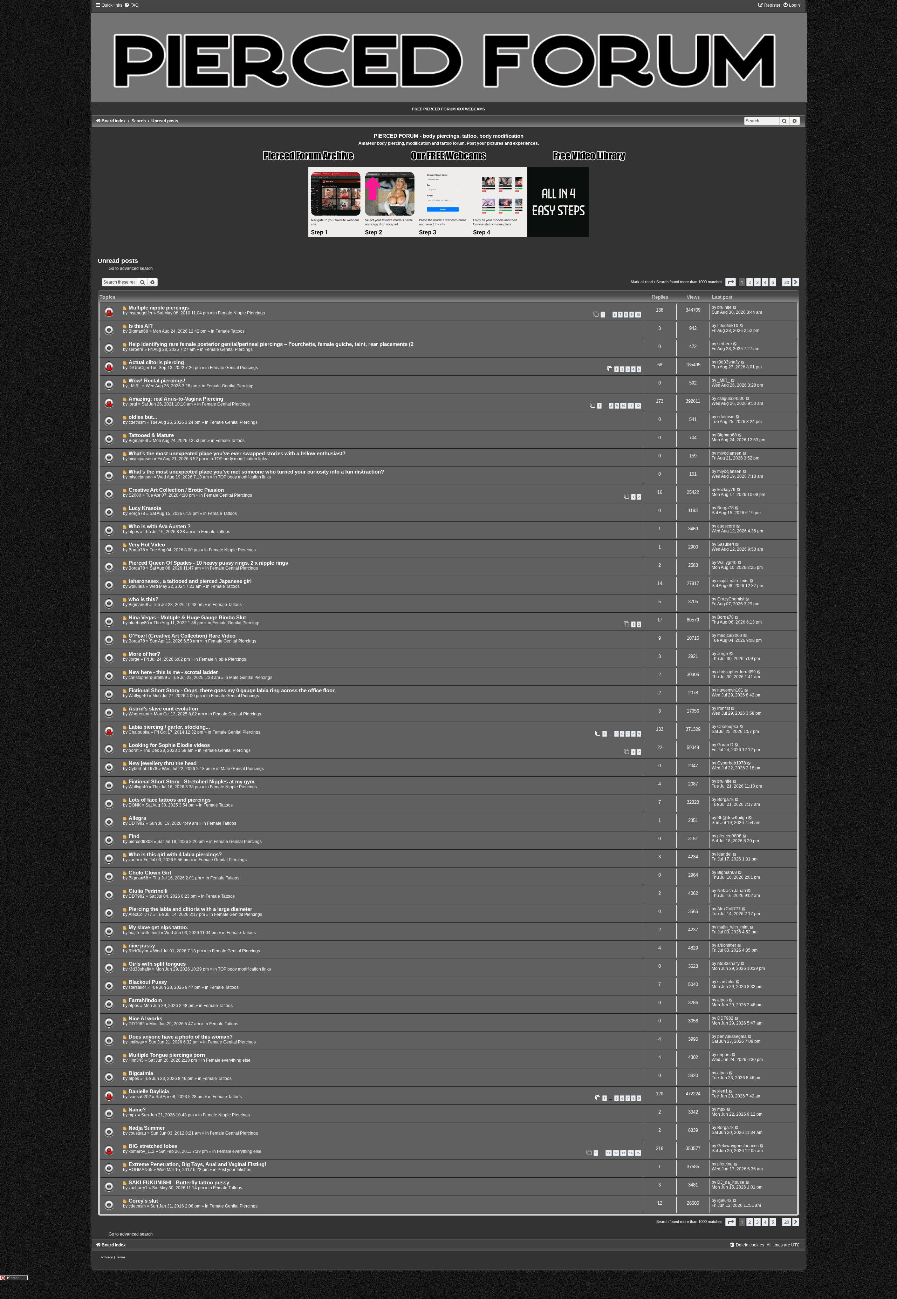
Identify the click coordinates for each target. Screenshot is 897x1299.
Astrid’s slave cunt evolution (163, 709)
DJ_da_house (730, 1182)
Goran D (725, 744)
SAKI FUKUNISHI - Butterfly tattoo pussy (179, 1182)
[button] (730, 282)
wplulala (137, 586)
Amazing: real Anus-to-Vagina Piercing (176, 399)
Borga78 (137, 513)
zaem (134, 859)
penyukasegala (732, 1036)
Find (134, 836)
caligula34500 (731, 398)
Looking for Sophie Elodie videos (169, 745)
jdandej (724, 854)
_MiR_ (135, 385)
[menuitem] (131, 5)
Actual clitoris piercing (156, 362)
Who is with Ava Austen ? (160, 526)
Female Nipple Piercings (241, 313)
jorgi (133, 404)
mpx (133, 1115)
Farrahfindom (145, 1000)
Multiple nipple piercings (159, 308)
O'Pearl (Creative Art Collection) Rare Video (182, 636)
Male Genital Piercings (250, 677)
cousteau (137, 1133)
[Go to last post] (735, 307)
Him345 (136, 1060)
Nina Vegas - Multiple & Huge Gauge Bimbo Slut (187, 617)
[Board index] (448, 52)
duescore (726, 526)
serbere (136, 349)
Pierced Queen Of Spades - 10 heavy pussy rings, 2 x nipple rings (208, 563)
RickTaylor (139, 950)
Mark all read (642, 282)
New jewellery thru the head (163, 763)
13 (623, 1153)
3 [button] (757, 282)
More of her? (144, 654)
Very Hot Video (147, 545)
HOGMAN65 (140, 1169)
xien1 (722, 1091)
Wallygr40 (727, 562)
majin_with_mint (732, 580)
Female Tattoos (230, 331)
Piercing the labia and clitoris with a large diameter (190, 909)
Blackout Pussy (148, 982)
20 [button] (786, 282)
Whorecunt (139, 714)
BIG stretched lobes (153, 1146)
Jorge (134, 659)
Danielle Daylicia (149, 1091)
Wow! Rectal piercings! (157, 380)
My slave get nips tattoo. (158, 927)
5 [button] (773, 282)
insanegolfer (140, 313)
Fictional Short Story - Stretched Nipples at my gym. (192, 781)
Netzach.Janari (731, 890)
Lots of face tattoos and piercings (170, 800)
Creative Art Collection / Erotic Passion (176, 490)
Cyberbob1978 (143, 768)
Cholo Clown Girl (150, 873)
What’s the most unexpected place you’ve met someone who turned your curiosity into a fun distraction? (256, 472)
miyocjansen (141, 458)
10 (638, 314)
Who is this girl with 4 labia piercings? (175, 854)
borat (133, 750)
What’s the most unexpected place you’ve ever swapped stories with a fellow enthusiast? (237, 453)
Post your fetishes (234, 1169)
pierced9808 (141, 841)
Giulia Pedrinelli (148, 891)
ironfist (723, 708)
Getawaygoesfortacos (738, 1145)
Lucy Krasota (145, 508)
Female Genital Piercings (229, 349)
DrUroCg (137, 367)
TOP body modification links (240, 458)
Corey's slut (143, 1201)
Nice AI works (145, 1018)
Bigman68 (138, 331)
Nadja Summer (147, 1128)
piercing (725, 1164)
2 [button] (749, 282)
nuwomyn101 (730, 690)
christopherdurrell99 (148, 677)
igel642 (724, 1200)
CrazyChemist (730, 599)
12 (638, 405)
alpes (134, 531)
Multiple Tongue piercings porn (167, 1055)
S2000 (135, 495)
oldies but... (143, 417)
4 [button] (765, 282)
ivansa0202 (140, 1096)
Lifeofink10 (727, 325)
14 (630, 1153)
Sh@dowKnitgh (732, 817)
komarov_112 (142, 1151)
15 (638, 1153)
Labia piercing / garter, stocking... (169, 727)
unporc (724, 1054)
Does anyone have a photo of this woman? (181, 1037)
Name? (137, 1110)
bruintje (724, 307)
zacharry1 (138, 1187)
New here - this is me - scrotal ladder (173, 672)
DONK (135, 805)
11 (630, 405)
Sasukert (725, 544)
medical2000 (729, 635)
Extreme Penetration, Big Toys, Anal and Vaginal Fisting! (197, 1164)
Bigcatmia (141, 1073)
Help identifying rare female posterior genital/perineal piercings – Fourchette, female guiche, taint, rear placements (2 (271, 344)
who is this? (143, 599)
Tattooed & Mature (151, 435)
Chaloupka (139, 732)
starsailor (137, 987)
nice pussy (142, 945)
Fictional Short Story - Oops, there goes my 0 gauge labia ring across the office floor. (232, 690)
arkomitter (726, 945)
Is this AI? (141, 326)
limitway (136, 1042)
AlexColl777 (140, 914)
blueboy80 (139, 622)
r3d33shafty (728, 362)
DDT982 (137, 823)
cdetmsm (137, 422)
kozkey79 (726, 489)
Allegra (137, 818)
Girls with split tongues (157, 964)
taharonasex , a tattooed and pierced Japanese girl (190, 581)
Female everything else (228, 1060)
